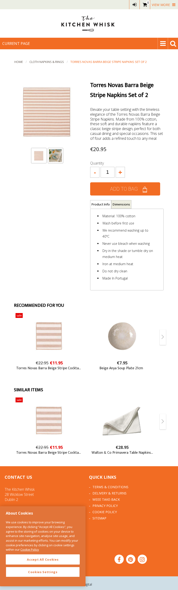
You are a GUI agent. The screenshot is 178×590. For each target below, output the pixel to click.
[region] (43, 546)
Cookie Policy (104, 512)
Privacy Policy (105, 505)
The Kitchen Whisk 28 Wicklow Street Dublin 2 (20, 494)
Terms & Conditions (110, 487)
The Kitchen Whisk (89, 23)
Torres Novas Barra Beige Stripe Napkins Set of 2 (108, 62)
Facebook (119, 559)
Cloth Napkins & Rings (46, 62)
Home (18, 62)
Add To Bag (124, 189)
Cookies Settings (42, 572)
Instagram (142, 559)
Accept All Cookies (42, 559)
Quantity (97, 163)
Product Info (101, 204)
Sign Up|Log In (134, 4)
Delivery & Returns (109, 493)
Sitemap (99, 518)
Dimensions (121, 204)
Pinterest (130, 559)
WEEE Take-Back (106, 499)
